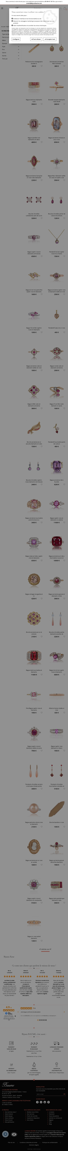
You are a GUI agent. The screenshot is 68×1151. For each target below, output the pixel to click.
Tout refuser (37, 39)
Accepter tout (50, 39)
